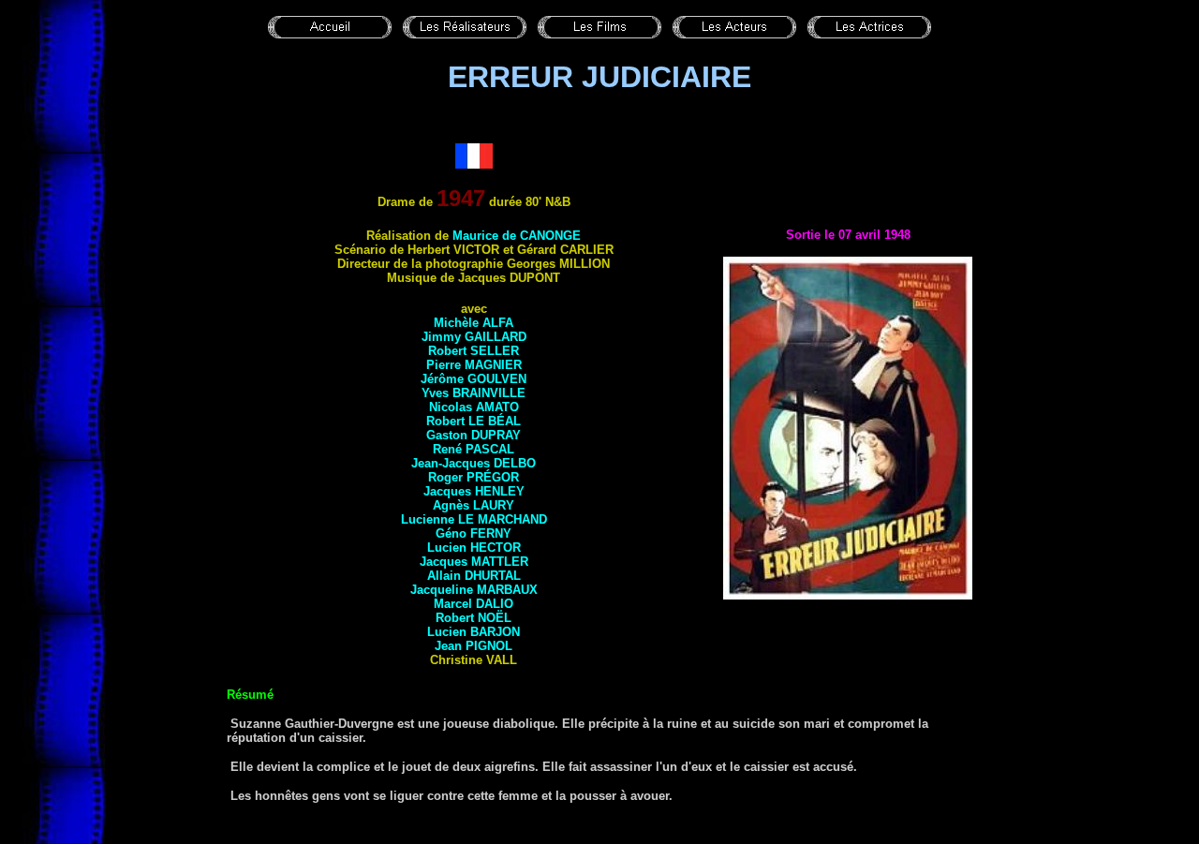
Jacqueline (474, 590)
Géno (473, 533)
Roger (473, 477)
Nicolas (474, 407)
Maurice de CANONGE (516, 236)
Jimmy (474, 337)
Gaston (473, 435)
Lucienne (474, 519)
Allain (474, 576)
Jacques (474, 491)
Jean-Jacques (473, 463)
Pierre (474, 365)
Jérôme (473, 379)
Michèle (473, 323)
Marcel (473, 604)
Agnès (473, 505)
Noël (494, 618)
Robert (473, 421)
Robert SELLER (473, 351)
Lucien (474, 547)
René (473, 449)
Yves (473, 393)
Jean (473, 646)
